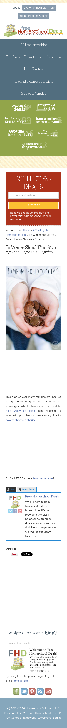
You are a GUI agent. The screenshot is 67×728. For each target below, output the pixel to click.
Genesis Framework (23, 717)
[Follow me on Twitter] (24, 693)
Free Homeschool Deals (42, 496)
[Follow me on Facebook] (16, 693)
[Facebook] (15, 511)
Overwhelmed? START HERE (39, 7)
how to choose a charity (20, 420)
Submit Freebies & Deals (33, 16)
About (16, 7)
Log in (57, 717)
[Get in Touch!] (48, 693)
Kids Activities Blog (20, 411)
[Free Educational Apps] (45, 108)
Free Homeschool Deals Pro (46, 713)
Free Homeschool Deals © (33, 30)
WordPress (44, 717)
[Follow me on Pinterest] (32, 693)
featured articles (42, 478)
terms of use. (21, 681)
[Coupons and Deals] (21, 108)
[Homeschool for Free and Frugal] (49, 120)
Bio (12, 489)
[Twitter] (10, 511)
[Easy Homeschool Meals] (48, 133)
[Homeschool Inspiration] (33, 147)
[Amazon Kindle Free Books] (18, 120)
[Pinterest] (20, 511)
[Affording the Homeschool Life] (20, 133)
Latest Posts (28, 489)
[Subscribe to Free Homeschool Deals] (40, 693)
